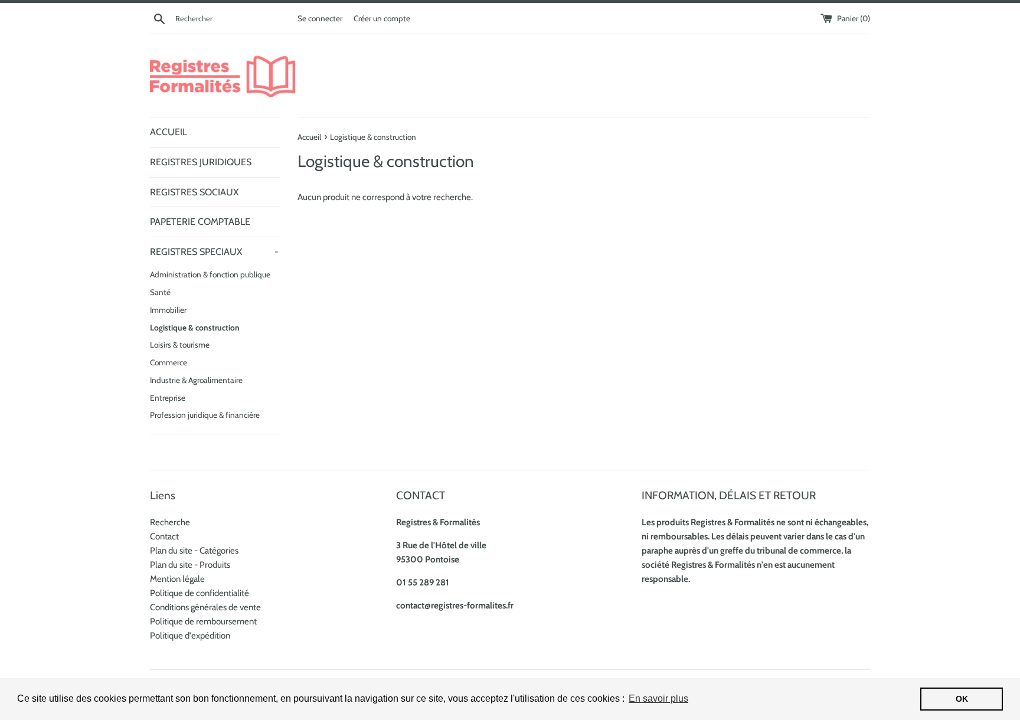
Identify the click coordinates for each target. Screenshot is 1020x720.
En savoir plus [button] (658, 698)
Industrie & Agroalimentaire (196, 380)
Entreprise (167, 397)
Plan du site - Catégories (194, 550)
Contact (164, 536)
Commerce (168, 362)
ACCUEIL (168, 132)
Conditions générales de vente (205, 607)
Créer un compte (382, 18)
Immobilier (168, 310)
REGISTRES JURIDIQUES (200, 162)
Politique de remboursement (203, 621)
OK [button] (962, 698)
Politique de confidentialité (199, 593)
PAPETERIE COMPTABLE (200, 221)
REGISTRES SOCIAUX (194, 192)
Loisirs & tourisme (180, 344)
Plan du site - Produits (190, 564)
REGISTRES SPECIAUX (214, 251)
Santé (160, 292)
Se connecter (320, 18)
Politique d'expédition (190, 635)
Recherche (170, 522)
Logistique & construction (195, 327)
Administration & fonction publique (210, 274)
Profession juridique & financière (205, 415)
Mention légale (177, 579)
